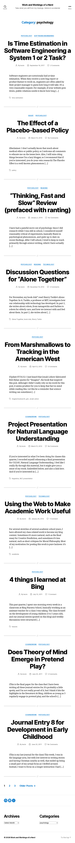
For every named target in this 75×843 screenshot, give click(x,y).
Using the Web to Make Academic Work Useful (37, 507)
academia (15, 554)
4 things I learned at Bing (37, 583)
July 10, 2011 (37, 594)
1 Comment (54, 519)
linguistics (15, 478)
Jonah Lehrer (34, 399)
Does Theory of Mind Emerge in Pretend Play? (37, 659)
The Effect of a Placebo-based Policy (37, 126)
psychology (26, 36)
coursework (31, 417)
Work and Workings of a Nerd (37, 5)
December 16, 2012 (37, 287)
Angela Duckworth (18, 399)
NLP (21, 478)
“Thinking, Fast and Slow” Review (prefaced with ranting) (37, 203)
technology (48, 264)
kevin (22, 65)
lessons (14, 627)
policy (14, 170)
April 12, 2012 (37, 367)
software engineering (44, 36)
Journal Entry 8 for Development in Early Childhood (37, 729)
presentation (28, 478)
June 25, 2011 (37, 674)
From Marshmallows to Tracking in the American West (38, 352)
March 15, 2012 (36, 446)
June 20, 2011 (37, 744)
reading (44, 188)
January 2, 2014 (36, 218)
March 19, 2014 (36, 138)
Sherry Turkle (37, 319)
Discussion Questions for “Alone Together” (37, 275)
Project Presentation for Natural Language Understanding (37, 431)
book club (27, 319)
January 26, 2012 (37, 519)
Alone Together (17, 319)
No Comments (53, 138)
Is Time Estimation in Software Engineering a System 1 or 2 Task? (37, 50)
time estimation (17, 98)
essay (31, 115)
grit (27, 399)
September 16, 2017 (37, 65)
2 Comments (54, 65)
